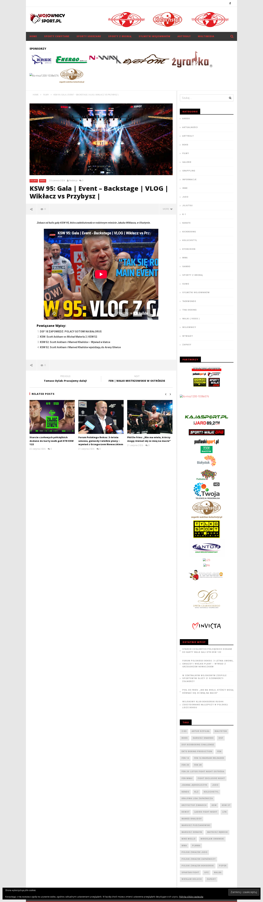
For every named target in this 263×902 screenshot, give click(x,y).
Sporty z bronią (120, 36)
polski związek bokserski (198, 866)
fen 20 (185, 765)
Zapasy (186, 345)
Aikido (186, 118)
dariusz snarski (203, 738)
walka (217, 872)
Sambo (186, 266)
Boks (185, 145)
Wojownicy (189, 327)
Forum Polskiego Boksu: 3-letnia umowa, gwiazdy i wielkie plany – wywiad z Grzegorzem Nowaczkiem (100, 441)
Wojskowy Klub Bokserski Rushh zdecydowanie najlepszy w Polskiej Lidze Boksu (205, 704)
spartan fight (190, 872)
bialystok (221, 731)
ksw (214, 805)
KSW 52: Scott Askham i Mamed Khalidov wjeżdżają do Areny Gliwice (80, 347)
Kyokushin (188, 249)
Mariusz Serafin (192, 832)
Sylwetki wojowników (154, 36)
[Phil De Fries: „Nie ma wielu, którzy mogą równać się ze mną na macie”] (149, 417)
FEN (219, 751)
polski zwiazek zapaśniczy (199, 859)
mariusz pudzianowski (196, 825)
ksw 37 (226, 805)
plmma (196, 845)
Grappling (188, 171)
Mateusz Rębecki (217, 832)
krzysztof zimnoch (194, 805)
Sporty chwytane (56, 36)
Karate (186, 223)
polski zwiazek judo (194, 852)
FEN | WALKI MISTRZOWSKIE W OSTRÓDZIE (137, 379)
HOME (33, 36)
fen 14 (185, 758)
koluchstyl (211, 792)
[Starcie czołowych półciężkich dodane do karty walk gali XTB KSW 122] (52, 417)
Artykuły (184, 36)
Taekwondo (189, 301)
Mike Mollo (188, 839)
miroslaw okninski (212, 839)
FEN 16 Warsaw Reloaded (209, 758)
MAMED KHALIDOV (192, 819)
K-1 (184, 214)
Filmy (34, 180)
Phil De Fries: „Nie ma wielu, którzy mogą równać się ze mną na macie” (149, 439)
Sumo (185, 284)
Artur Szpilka (201, 731)
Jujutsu (187, 205)
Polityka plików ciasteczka (191, 897)
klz (196, 792)
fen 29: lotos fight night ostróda (203, 771)
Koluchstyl (189, 240)
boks (185, 738)
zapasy (211, 879)
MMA (42, 180)
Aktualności (190, 127)
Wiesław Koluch (192, 879)
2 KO (184, 731)
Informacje (189, 179)
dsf (221, 738)
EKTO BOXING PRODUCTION (197, 751)
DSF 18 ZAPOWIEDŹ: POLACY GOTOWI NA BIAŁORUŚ (71, 331)
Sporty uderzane (89, 36)
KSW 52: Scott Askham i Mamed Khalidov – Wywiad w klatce (75, 342)
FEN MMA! (187, 778)
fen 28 (197, 765)
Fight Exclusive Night (211, 778)
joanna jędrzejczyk (194, 785)
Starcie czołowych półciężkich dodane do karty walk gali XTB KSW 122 (52, 441)
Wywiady (187, 336)
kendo (185, 792)
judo (215, 785)
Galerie (186, 162)
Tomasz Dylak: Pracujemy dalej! (65, 379)
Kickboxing (189, 232)
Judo (185, 197)
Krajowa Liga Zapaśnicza (197, 798)
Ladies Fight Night (205, 812)
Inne (184, 188)
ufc (206, 872)
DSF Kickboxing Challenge (198, 745)
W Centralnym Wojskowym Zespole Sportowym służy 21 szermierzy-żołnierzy (204, 678)
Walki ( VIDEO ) (191, 319)
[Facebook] (230, 3)
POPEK (223, 866)
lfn (224, 812)
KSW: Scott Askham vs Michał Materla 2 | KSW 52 (68, 336)
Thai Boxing (189, 310)
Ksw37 (185, 812)
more (166, 209)
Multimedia (206, 36)
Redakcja (73, 180)
